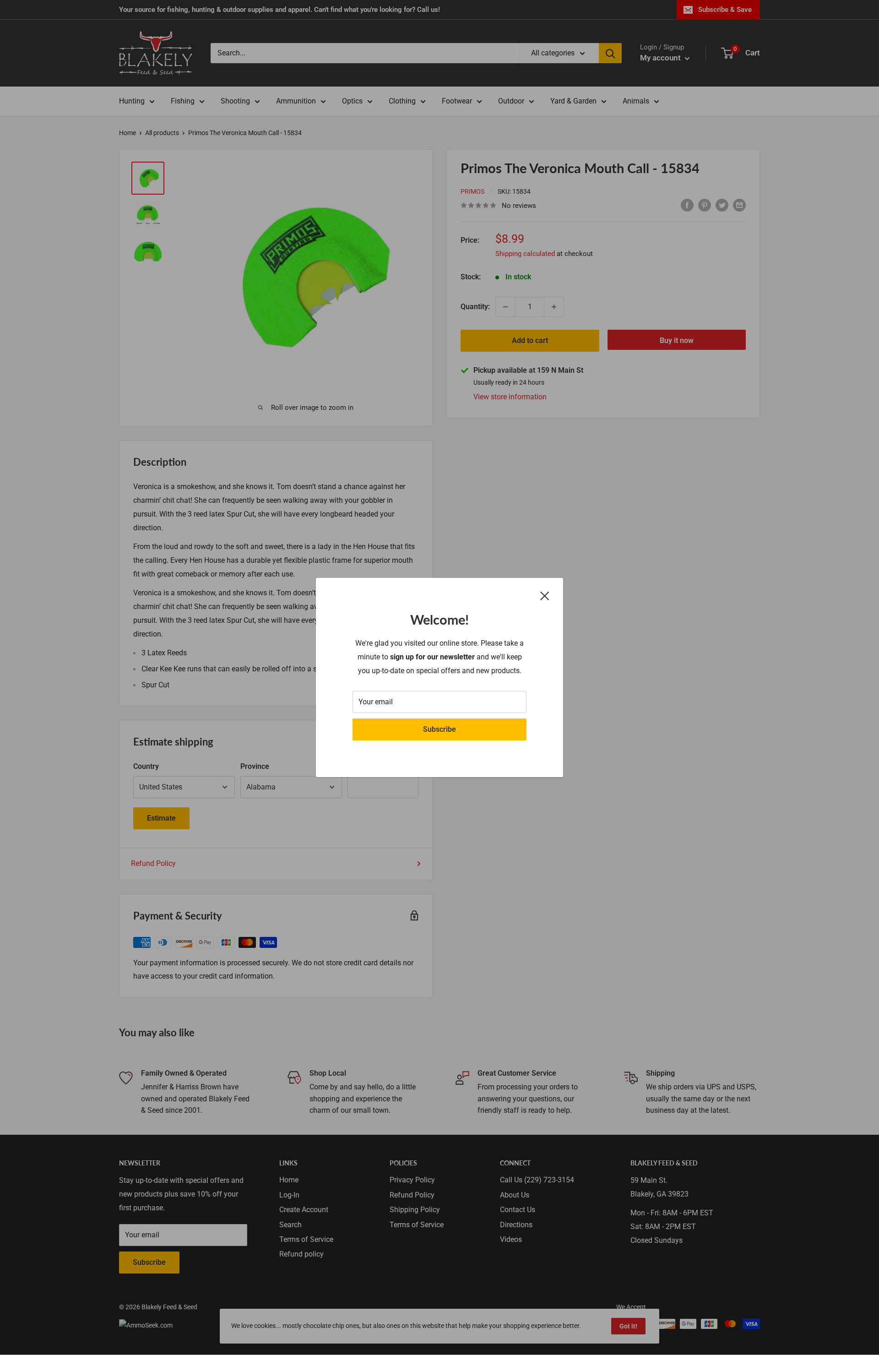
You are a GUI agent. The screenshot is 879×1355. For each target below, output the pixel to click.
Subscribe (439, 729)
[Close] (544, 596)
